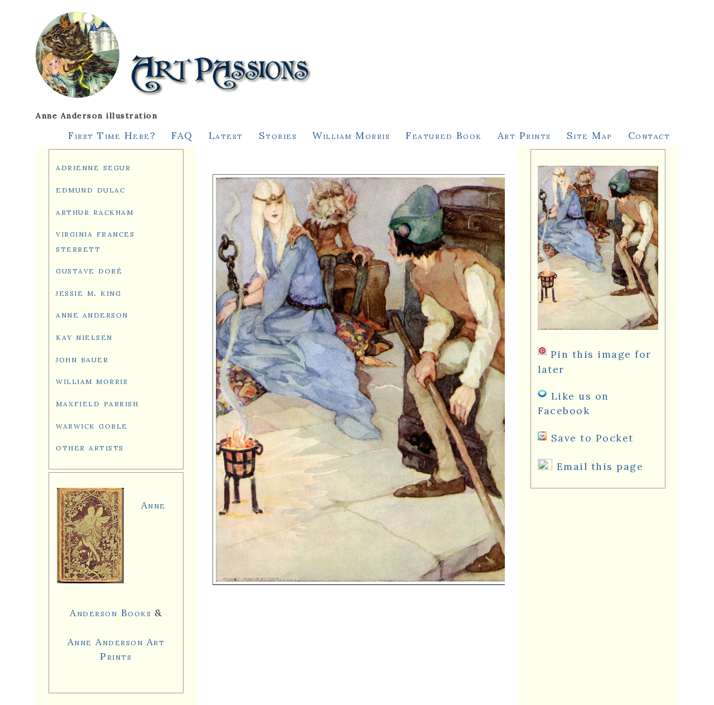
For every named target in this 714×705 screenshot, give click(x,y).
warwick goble (92, 425)
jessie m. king (88, 292)
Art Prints (524, 135)
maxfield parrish (97, 402)
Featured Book (444, 135)
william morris (92, 380)
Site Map (589, 135)
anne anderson (92, 314)
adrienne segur (93, 166)
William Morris (351, 135)
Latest (226, 135)
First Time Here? (112, 135)
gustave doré (89, 269)
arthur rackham (94, 211)
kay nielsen (84, 336)
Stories (278, 135)
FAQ (182, 135)
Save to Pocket (592, 437)
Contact (649, 135)
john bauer (82, 358)
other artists (90, 446)
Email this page (600, 466)
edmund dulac (90, 189)
